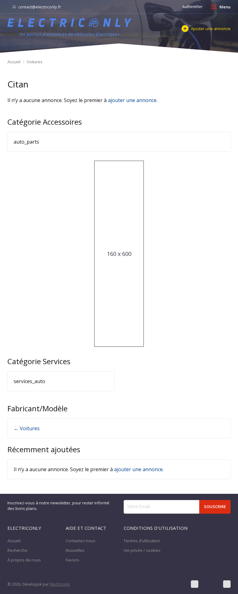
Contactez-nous (80, 540)
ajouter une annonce (132, 100)
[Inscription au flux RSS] (227, 584)
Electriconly (60, 584)
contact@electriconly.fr (39, 7)
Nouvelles (75, 550)
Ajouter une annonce (211, 28)
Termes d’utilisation (142, 540)
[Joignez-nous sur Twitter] (210, 584)
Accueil (13, 62)
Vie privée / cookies (142, 550)
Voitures (34, 62)
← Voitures (27, 428)
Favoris (72, 560)
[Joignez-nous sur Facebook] (194, 584)
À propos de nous (24, 560)
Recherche (17, 550)
